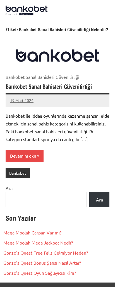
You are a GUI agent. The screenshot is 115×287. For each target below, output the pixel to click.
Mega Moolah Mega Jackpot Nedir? (38, 242)
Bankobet (17, 172)
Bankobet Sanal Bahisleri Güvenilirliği (49, 87)
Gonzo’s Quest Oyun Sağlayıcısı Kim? (39, 273)
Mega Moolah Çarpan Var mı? (32, 232)
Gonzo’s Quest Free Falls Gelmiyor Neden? (45, 252)
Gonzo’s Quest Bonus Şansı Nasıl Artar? (42, 262)
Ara (9, 188)
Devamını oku (23, 155)
